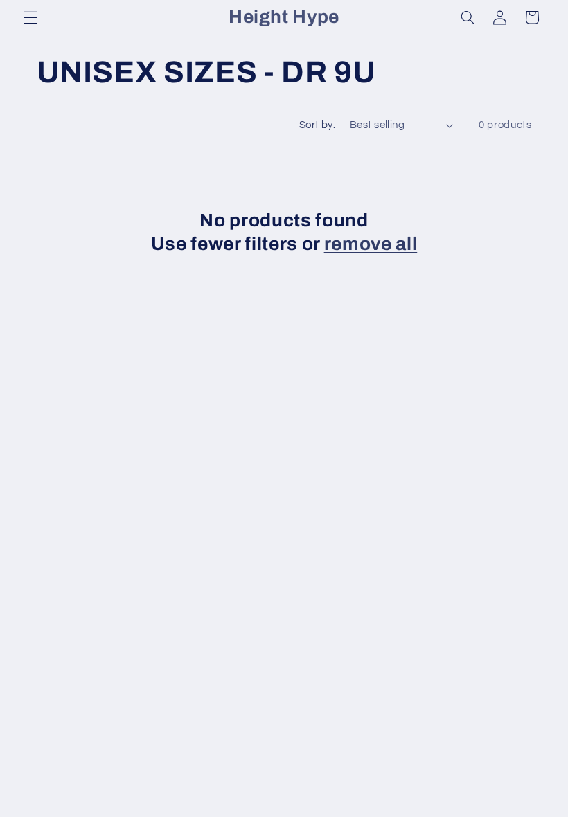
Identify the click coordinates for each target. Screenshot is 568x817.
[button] (30, 17)
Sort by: (317, 125)
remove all (371, 244)
